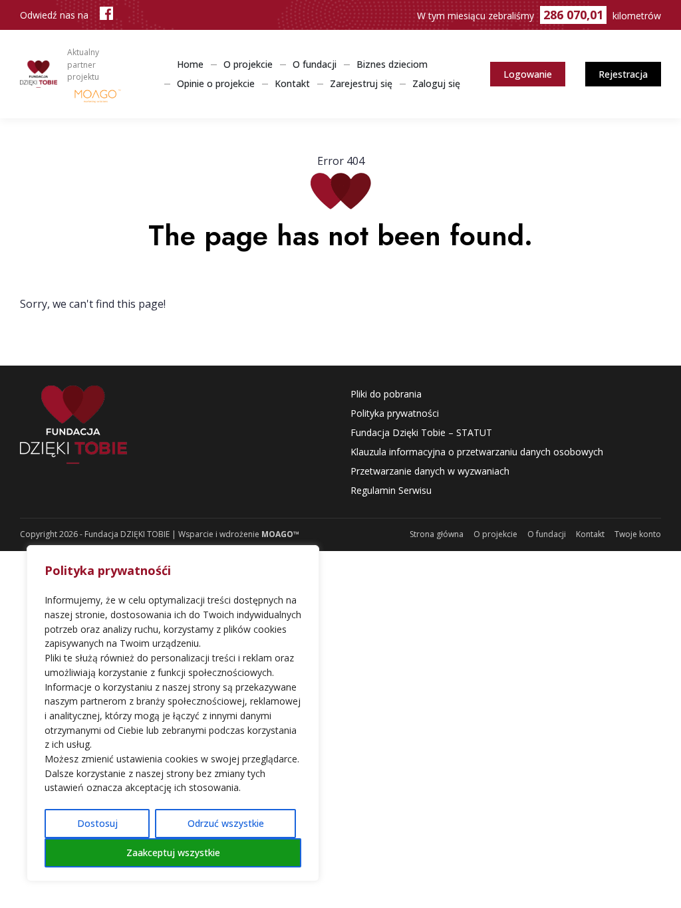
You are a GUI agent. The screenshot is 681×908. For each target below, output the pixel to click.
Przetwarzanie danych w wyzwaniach (429, 471)
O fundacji (315, 64)
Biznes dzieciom (392, 64)
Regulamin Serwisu (391, 490)
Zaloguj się (436, 83)
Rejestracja (623, 74)
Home (190, 64)
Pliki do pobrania (386, 394)
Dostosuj (97, 823)
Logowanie (527, 74)
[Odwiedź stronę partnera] (97, 95)
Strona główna (437, 534)
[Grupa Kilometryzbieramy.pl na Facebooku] (106, 15)
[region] (173, 713)
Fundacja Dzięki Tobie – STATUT (421, 432)
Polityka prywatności (394, 413)
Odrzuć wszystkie (226, 823)
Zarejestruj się (361, 83)
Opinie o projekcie (216, 83)
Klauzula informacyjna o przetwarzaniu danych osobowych (476, 451)
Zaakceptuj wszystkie (173, 852)
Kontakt (292, 83)
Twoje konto (637, 534)
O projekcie (248, 64)
